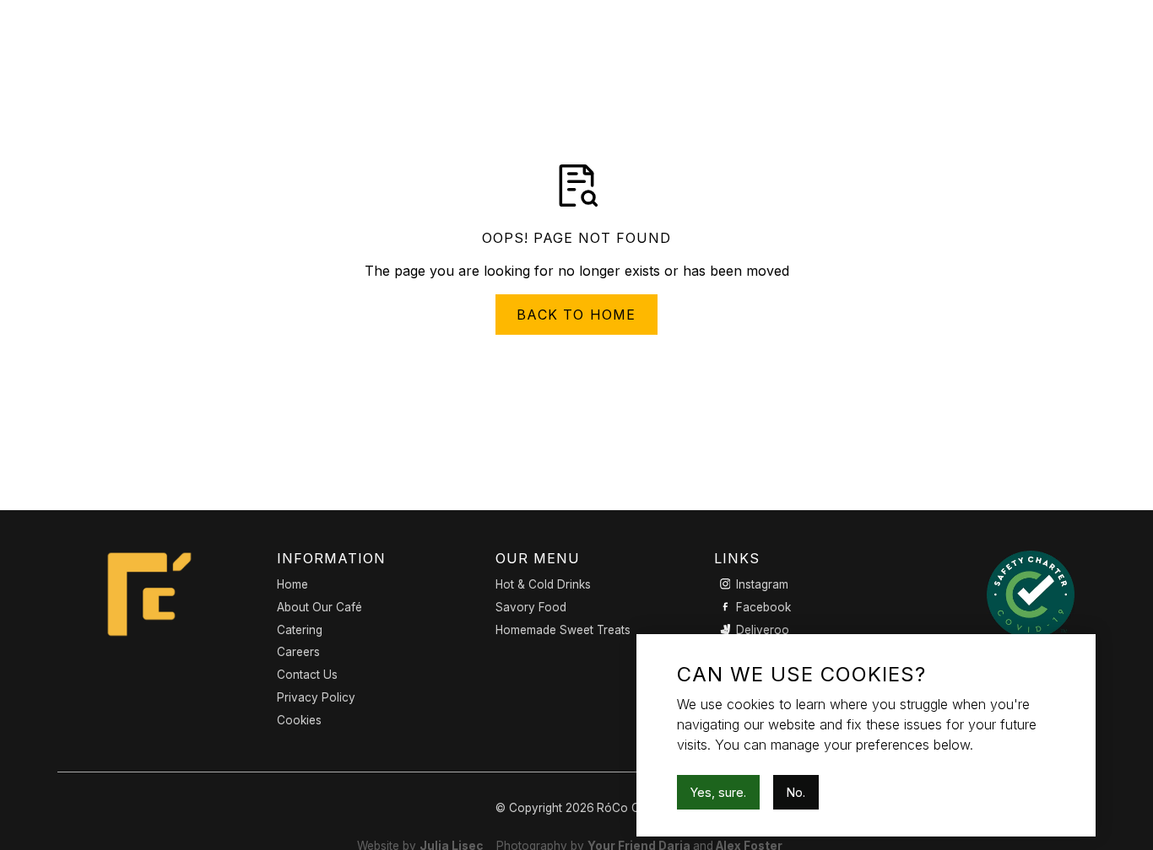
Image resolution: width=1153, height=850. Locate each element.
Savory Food (530, 607)
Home (292, 584)
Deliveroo (762, 630)
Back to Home (576, 314)
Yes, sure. (718, 792)
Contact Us (307, 674)
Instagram (762, 584)
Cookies (299, 720)
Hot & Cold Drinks (543, 584)
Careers (298, 652)
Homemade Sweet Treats (563, 630)
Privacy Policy (316, 697)
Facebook (763, 607)
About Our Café (319, 607)
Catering (299, 630)
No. (796, 792)
